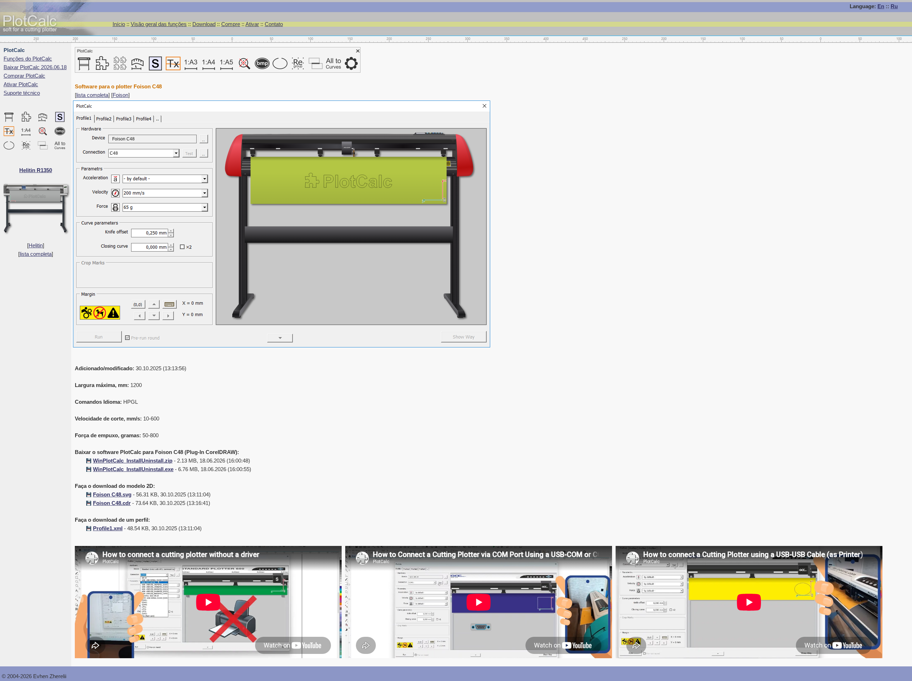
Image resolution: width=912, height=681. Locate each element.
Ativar (252, 24)
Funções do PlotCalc (28, 59)
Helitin (35, 245)
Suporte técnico (22, 93)
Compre (230, 24)
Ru (894, 6)
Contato (274, 24)
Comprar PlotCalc (24, 76)
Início (119, 24)
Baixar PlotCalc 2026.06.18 (35, 67)
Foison (120, 95)
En (880, 6)
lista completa (36, 254)
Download (204, 24)
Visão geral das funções (159, 24)
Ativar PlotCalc (21, 84)
